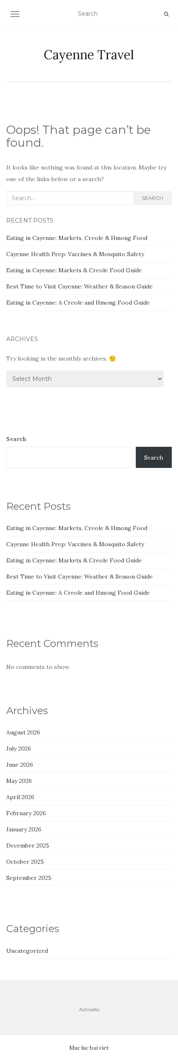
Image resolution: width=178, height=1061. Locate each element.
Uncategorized (27, 950)
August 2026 (23, 732)
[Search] (166, 14)
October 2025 (25, 861)
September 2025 (28, 878)
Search (152, 198)
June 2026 (19, 764)
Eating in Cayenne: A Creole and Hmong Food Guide (78, 302)
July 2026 (18, 748)
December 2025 (27, 845)
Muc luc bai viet (89, 1047)
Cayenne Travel (89, 54)
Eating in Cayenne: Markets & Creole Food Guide (74, 270)
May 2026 (19, 781)
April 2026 (20, 797)
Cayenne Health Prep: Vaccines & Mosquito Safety (75, 254)
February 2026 (26, 813)
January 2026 (23, 829)
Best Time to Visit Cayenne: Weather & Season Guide (79, 286)
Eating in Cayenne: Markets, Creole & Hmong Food (76, 238)
